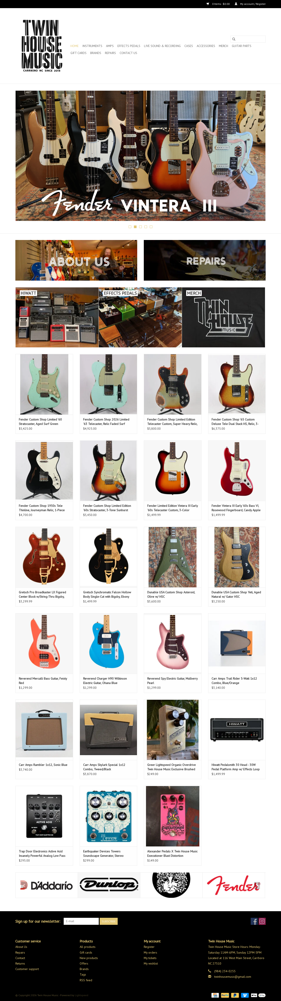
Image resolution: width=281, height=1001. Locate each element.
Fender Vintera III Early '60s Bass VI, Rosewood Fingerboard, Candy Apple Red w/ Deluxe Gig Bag (236, 508)
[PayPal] (224, 995)
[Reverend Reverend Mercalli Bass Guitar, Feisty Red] (44, 643)
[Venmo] (244, 995)
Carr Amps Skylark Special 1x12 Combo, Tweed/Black (104, 767)
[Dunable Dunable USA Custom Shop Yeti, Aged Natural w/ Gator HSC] (237, 557)
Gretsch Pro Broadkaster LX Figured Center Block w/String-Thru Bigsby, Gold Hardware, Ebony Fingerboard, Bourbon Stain (42, 594)
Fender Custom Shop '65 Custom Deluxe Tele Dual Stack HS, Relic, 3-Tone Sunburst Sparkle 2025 (235, 421)
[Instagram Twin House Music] (262, 921)
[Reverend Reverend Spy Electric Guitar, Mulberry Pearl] (173, 643)
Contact (20, 958)
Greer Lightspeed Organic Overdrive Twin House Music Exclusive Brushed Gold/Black (171, 767)
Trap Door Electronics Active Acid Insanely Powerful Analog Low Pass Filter (42, 853)
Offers (84, 963)
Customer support (27, 969)
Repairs (110, 53)
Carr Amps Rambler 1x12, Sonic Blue (43, 765)
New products (89, 958)
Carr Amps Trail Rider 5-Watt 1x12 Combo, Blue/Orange (234, 680)
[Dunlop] (47, 885)
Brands (95, 53)
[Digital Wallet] (257, 995)
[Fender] (171, 885)
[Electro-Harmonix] (109, 885)
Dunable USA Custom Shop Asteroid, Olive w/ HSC (171, 594)
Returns (20, 963)
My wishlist (151, 963)
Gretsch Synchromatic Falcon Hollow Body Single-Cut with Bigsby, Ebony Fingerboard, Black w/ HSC (107, 594)
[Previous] (24, 157)
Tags (83, 974)
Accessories (206, 46)
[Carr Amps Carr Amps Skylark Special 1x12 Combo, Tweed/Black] (108, 730)
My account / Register (253, 3)
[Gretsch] (234, 885)
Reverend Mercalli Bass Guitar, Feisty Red (43, 680)
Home (74, 46)
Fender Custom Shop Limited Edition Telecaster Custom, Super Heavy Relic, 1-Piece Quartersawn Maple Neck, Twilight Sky (172, 421)
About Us (21, 947)
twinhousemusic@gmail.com (232, 977)
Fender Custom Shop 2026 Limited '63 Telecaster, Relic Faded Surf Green (106, 421)
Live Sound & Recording (162, 46)
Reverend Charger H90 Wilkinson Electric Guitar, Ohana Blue (105, 680)
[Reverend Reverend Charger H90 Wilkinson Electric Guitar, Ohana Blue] (108, 643)
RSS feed (86, 980)
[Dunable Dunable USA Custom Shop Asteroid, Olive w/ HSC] (173, 557)
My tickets (150, 958)
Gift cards (78, 53)
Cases (188, 46)
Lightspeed (81, 995)
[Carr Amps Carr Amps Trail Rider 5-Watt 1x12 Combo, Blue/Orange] (237, 643)
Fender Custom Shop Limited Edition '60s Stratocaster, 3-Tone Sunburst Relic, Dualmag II (107, 508)
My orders (150, 952)
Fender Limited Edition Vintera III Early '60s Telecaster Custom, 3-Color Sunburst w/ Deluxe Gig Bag (172, 508)
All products (87, 947)
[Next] (257, 157)
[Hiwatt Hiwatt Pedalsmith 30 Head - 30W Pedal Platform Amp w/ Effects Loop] (237, 730)
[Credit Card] (215, 995)
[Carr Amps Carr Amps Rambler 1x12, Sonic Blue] (44, 730)
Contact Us (128, 53)
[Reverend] (140, 156)
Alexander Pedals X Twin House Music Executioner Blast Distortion (172, 853)
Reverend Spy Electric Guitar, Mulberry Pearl (172, 680)
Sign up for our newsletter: (37, 921)
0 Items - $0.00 (220, 3)
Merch (223, 46)
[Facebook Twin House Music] (254, 921)
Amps (110, 46)
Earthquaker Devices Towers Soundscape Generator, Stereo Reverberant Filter (103, 853)
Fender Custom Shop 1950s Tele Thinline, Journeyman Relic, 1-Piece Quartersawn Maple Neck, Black (42, 508)
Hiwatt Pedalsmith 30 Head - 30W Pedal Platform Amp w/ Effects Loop (236, 767)
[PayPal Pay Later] (235, 995)
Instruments (92, 46)
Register (149, 947)
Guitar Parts (241, 46)
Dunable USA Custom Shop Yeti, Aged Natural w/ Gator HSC (236, 594)
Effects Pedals (128, 46)
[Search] (234, 39)
